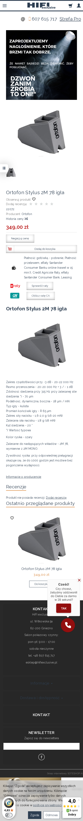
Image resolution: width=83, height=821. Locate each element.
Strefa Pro (70, 18)
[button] (68, 625)
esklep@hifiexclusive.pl (41, 662)
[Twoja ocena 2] (36, 204)
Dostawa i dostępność (40, 698)
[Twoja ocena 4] (46, 204)
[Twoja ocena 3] (41, 204)
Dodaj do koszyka (44, 248)
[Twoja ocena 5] (51, 204)
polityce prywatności (47, 805)
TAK (63, 608)
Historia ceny (15, 218)
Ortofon (27, 214)
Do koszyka (41, 584)
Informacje (40, 683)
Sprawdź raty (40, 285)
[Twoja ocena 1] (30, 204)
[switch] (8, 815)
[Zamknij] (79, 580)
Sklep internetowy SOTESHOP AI (65, 773)
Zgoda (34, 815)
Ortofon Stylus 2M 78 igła (41, 569)
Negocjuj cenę (20, 238)
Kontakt (41, 715)
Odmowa (52, 815)
